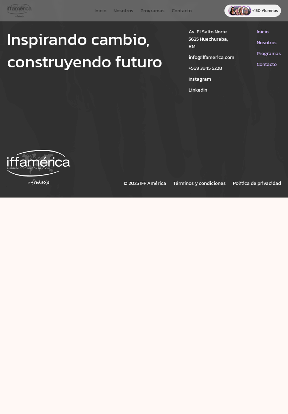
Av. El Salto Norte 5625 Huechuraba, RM (208, 39)
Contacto (182, 10)
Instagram (200, 79)
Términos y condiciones (199, 183)
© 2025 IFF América (145, 183)
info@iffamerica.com (211, 57)
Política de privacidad (257, 183)
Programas (152, 10)
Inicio (100, 10)
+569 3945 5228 (205, 68)
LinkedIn (198, 90)
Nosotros (123, 10)
